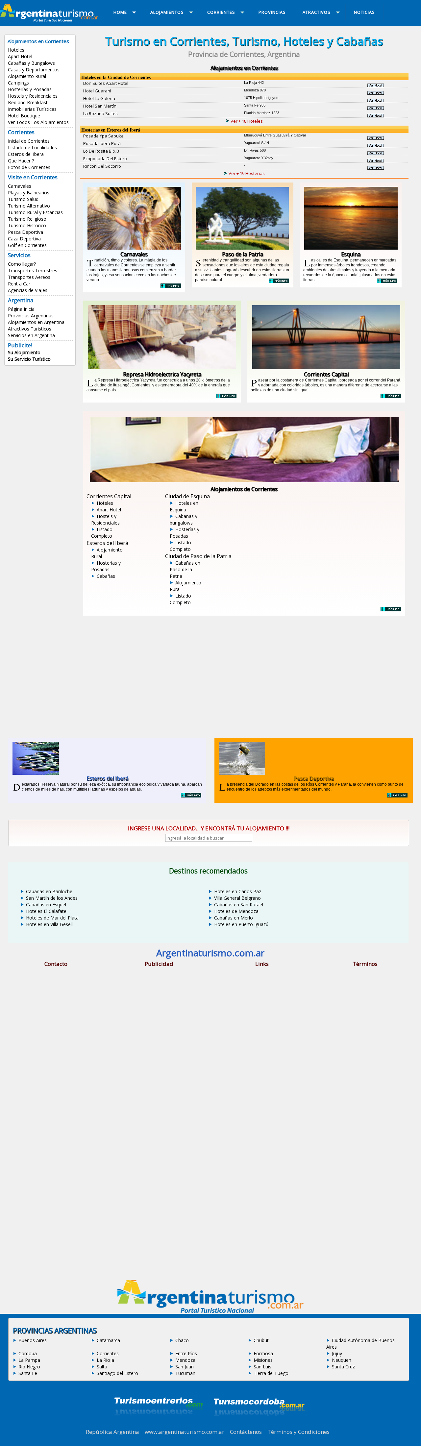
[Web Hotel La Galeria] (375, 100)
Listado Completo (101, 532)
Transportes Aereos (29, 277)
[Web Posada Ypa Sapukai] (375, 137)
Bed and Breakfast (28, 102)
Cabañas (106, 576)
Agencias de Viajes (27, 290)
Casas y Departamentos (34, 69)
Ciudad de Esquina (187, 496)
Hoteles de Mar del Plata (52, 918)
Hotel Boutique (24, 115)
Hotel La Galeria (99, 98)
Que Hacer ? (21, 161)
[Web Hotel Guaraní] (375, 92)
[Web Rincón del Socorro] (375, 167)
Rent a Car (19, 284)
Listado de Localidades (32, 147)
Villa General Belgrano (237, 898)
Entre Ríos (186, 1353)
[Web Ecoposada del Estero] (375, 160)
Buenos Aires (32, 1340)
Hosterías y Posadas (30, 89)
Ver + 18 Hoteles (247, 121)
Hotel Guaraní (97, 91)
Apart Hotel (20, 56)
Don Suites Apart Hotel (105, 83)
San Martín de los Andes (52, 898)
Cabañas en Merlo (233, 918)
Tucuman (185, 1373)
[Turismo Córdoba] (258, 1424)
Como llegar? (22, 264)
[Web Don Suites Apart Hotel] (375, 85)
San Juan (184, 1366)
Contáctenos (246, 1431)
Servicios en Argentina (31, 335)
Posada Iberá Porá (102, 143)
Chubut (261, 1340)
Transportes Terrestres (32, 270)
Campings (18, 83)
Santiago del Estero (117, 1373)
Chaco (182, 1340)
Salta (102, 1366)
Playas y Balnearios (28, 192)
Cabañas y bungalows (183, 519)
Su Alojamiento (24, 352)
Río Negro (29, 1366)
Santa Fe (27, 1373)
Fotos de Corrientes (29, 167)
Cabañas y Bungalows (31, 63)
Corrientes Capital (109, 496)
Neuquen (341, 1360)
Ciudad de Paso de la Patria (198, 556)
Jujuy (337, 1353)
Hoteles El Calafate (46, 911)
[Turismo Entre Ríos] (158, 1424)
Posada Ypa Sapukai (104, 136)
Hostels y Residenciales (33, 96)
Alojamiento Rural (27, 76)
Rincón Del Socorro (102, 166)
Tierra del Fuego (271, 1373)
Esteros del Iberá (107, 543)
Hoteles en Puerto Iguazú (241, 924)
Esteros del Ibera (26, 154)
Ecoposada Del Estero (105, 158)
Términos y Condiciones (298, 1431)
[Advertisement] (244, 672)
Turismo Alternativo (29, 206)
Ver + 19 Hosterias (247, 173)
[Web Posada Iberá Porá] (375, 145)
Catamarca (108, 1340)
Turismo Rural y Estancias (35, 212)
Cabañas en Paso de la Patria (185, 569)
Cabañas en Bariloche (49, 891)
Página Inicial (22, 309)
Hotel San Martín (99, 106)
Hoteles (16, 50)
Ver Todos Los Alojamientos (38, 122)
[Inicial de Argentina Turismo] (50, 19)
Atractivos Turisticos (29, 329)
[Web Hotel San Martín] (375, 107)
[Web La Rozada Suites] (375, 115)
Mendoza (185, 1360)
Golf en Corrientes (27, 245)
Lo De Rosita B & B (101, 151)
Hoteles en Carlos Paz (237, 891)
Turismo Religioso (27, 219)
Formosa (263, 1353)
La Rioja (105, 1360)
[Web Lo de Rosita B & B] (375, 153)
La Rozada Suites (100, 113)
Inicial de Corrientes (29, 141)
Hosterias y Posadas (106, 566)
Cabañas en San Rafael (238, 904)
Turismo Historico (27, 225)
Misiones (263, 1360)
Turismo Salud (23, 199)
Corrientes (108, 1353)
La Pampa (29, 1360)
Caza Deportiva (24, 238)
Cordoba (27, 1353)
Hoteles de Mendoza (236, 911)
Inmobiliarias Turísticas (32, 109)
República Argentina (112, 1431)
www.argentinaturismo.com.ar (184, 1431)
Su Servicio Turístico (29, 359)
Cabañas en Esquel (46, 904)
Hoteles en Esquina (184, 506)
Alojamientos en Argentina (36, 322)
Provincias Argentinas (31, 315)
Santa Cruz (343, 1366)
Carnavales (19, 186)
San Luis (262, 1366)
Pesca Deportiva (25, 232)
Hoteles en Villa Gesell (49, 924)
